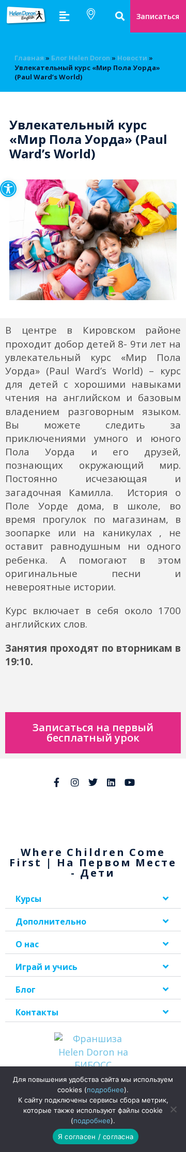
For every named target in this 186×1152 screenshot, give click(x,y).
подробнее (105, 1089)
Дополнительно (51, 921)
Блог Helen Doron (80, 57)
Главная (29, 57)
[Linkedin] (111, 782)
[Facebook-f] (56, 782)
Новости (132, 57)
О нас (27, 944)
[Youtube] (129, 782)
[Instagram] (74, 782)
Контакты (37, 1012)
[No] (173, 1109)
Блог (26, 989)
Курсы (28, 898)
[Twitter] (93, 782)
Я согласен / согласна (95, 1136)
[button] (8, 188)
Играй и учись (47, 967)
